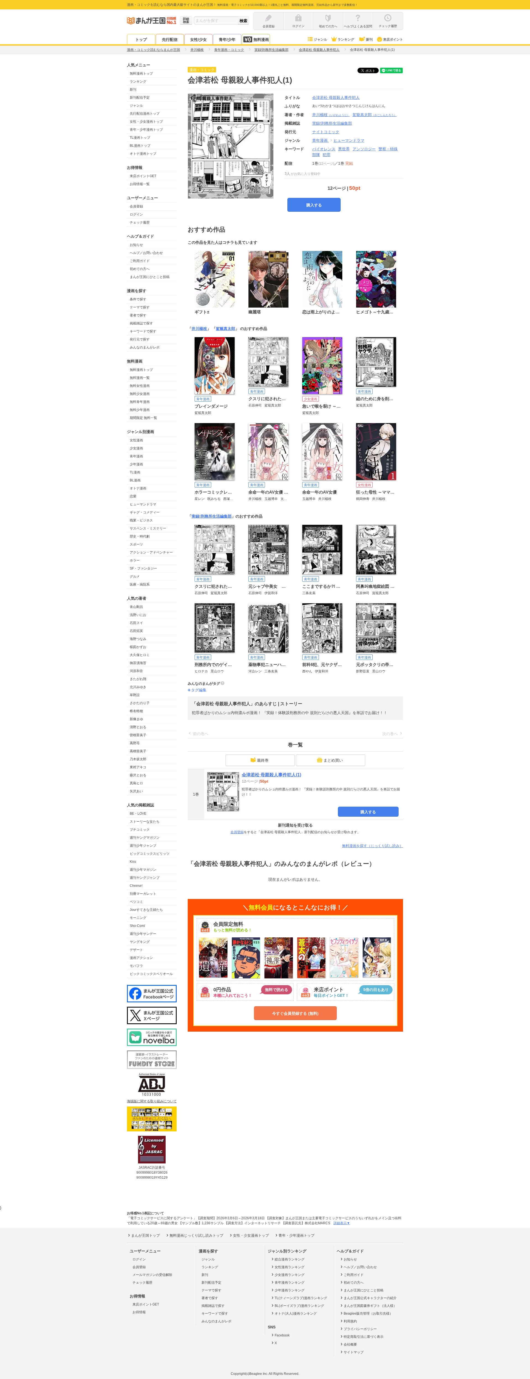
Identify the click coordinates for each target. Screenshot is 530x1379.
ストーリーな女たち (145, 822)
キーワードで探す (143, 331)
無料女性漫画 (140, 386)
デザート (136, 950)
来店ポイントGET (143, 176)
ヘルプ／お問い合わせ (146, 253)
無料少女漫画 (140, 394)
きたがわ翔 (138, 679)
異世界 (344, 149)
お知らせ (136, 245)
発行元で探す (140, 339)
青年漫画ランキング (289, 1282)
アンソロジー (364, 149)
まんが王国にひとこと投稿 (149, 277)
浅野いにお (138, 615)
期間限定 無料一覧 (143, 418)
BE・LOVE (138, 814)
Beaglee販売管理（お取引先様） (368, 1313)
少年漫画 (136, 464)
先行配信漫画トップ (145, 114)
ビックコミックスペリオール (151, 974)
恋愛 (133, 496)
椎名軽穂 (136, 711)
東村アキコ (138, 767)
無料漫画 (261, 39)
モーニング (138, 918)
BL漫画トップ (140, 146)
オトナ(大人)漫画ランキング (296, 1313)
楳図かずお (138, 647)
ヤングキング (140, 942)
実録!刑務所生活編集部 (212, 516)
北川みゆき (138, 687)
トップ (141, 39)
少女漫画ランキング (289, 1275)
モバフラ (136, 966)
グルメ (135, 576)
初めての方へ (140, 269)
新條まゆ (136, 719)
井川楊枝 (331, 114)
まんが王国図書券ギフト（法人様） (370, 1306)
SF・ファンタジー (143, 568)
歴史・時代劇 (140, 536)
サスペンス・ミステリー (148, 528)
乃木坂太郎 (138, 759)
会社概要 (350, 1344)
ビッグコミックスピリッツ (149, 854)
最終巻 (263, 760)
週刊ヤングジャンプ (145, 878)
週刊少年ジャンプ (143, 846)
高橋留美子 (138, 751)
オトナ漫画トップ (143, 154)
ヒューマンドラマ (143, 504)
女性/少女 (198, 39)
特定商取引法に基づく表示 (363, 1337)
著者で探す (138, 315)
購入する (314, 205)
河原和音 (136, 671)
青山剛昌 (136, 607)
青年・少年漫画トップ (146, 130)
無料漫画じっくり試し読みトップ (196, 1235)
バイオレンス (323, 149)
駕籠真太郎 (375, 114)
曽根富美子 (138, 735)
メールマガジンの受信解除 (152, 1275)
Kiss (133, 862)
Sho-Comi (137, 926)
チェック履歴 (140, 222)
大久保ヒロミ (140, 655)
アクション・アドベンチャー (151, 552)
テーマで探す (140, 307)
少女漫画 (136, 448)
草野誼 (135, 695)
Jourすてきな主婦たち (146, 910)
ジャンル (320, 39)
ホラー (135, 560)
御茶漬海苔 (138, 663)
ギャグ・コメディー (145, 512)
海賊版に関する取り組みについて (152, 1101)
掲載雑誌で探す (141, 323)
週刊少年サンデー (143, 934)
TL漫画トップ (140, 138)
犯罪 (326, 155)
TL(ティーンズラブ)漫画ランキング (301, 1298)
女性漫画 (136, 440)
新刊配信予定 (140, 97)
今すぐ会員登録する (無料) (295, 1013)
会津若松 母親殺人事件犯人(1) (271, 774)
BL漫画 (135, 480)
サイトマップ (354, 1352)
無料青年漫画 (140, 402)
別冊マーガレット (143, 894)
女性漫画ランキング (289, 1267)
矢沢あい (136, 791)
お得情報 (139, 1312)
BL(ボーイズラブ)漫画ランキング (299, 1306)
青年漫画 (136, 456)
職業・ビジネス (141, 520)
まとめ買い (333, 760)
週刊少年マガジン (143, 870)
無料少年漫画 (140, 410)
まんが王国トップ (145, 1235)
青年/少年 (227, 39)
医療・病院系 (140, 584)
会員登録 (136, 206)
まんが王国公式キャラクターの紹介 (370, 1298)
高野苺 (135, 743)
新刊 (369, 39)
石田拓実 (136, 631)
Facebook (282, 1335)
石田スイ (136, 623)
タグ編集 (198, 690)
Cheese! (136, 886)
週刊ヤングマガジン (145, 838)
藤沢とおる (138, 775)
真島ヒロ (136, 783)
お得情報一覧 (140, 184)
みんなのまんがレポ (145, 347)
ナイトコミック (325, 132)
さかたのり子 (140, 703)
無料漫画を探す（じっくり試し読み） (372, 846)
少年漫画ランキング (289, 1290)
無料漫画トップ (141, 73)
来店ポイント (393, 39)
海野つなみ (138, 639)
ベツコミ (136, 902)
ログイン (136, 214)
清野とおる (138, 727)
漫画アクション (141, 958)
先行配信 (169, 39)
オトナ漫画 (138, 488)
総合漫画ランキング (289, 1259)
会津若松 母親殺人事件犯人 (336, 97)
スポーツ (136, 544)
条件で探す (138, 299)
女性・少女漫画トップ (146, 122)
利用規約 (350, 1321)
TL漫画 (135, 472)
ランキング (346, 39)
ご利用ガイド (140, 261)
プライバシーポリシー (360, 1329)
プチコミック (140, 830)
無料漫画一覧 (140, 378)
